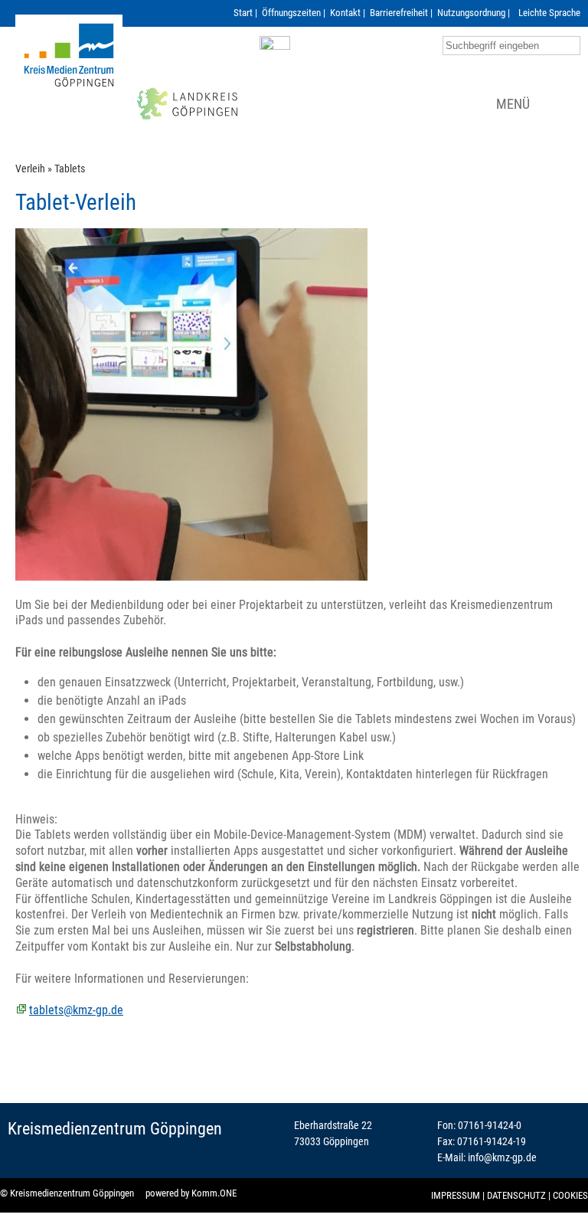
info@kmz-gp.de (502, 1157)
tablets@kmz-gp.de (76, 1010)
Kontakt (345, 12)
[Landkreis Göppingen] (187, 120)
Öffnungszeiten (291, 12)
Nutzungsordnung (471, 12)
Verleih (30, 168)
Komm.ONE (214, 1193)
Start (243, 12)
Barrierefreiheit (399, 12)
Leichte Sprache (549, 12)
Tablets (69, 168)
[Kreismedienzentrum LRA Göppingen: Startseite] (68, 77)
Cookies (570, 1195)
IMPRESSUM (455, 1195)
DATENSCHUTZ (516, 1195)
